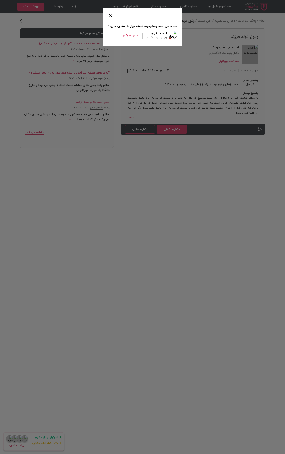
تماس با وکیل (130, 36)
